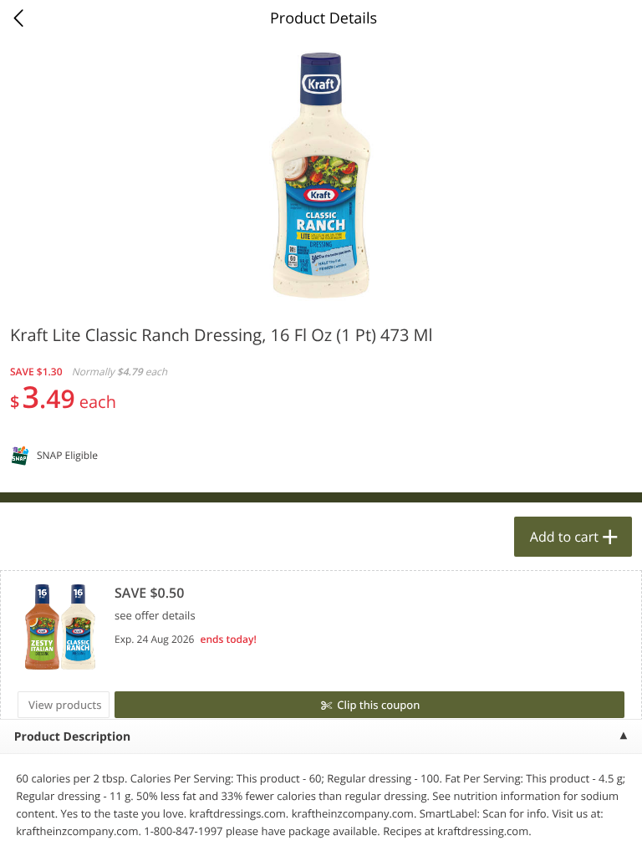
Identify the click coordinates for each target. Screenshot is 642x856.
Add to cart (564, 536)
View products (65, 704)
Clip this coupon (378, 704)
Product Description (72, 737)
